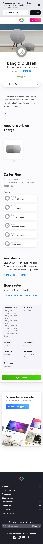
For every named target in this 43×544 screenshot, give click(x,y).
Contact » (7, 366)
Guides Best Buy (8, 490)
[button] (15, 12)
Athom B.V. (27, 345)
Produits (5, 486)
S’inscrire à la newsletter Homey (21, 522)
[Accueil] (21, 20)
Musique (7, 354)
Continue (35, 12)
